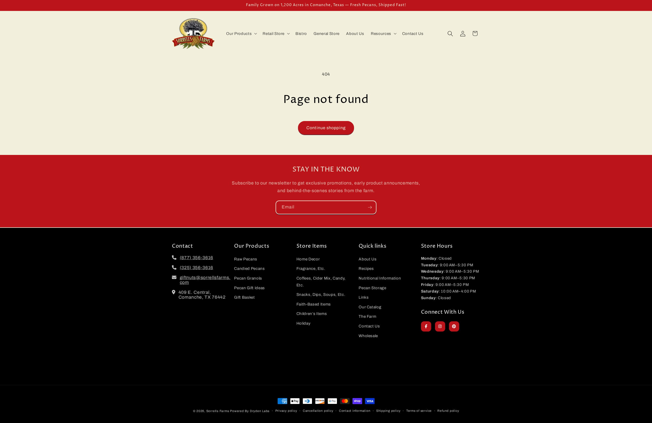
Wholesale (368, 336)
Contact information (355, 411)
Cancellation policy (318, 411)
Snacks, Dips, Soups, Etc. (320, 294)
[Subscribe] (370, 207)
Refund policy (448, 411)
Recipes (366, 268)
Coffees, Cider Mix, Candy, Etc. (321, 281)
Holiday (303, 323)
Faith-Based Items (313, 304)
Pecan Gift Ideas (249, 288)
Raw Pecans (245, 259)
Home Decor (308, 259)
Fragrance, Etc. (310, 268)
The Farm (367, 316)
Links (364, 297)
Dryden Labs (259, 411)
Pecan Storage (372, 288)
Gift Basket (244, 297)
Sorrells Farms (217, 411)
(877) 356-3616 (196, 257)
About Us (367, 259)
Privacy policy (286, 411)
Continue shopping (326, 128)
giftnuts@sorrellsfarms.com (205, 280)
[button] (241, 33)
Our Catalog (370, 307)
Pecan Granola (248, 278)
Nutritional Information (380, 278)
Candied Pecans (249, 268)
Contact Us (369, 326)
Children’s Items (311, 314)
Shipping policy (388, 411)
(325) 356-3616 (196, 267)
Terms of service (419, 411)
